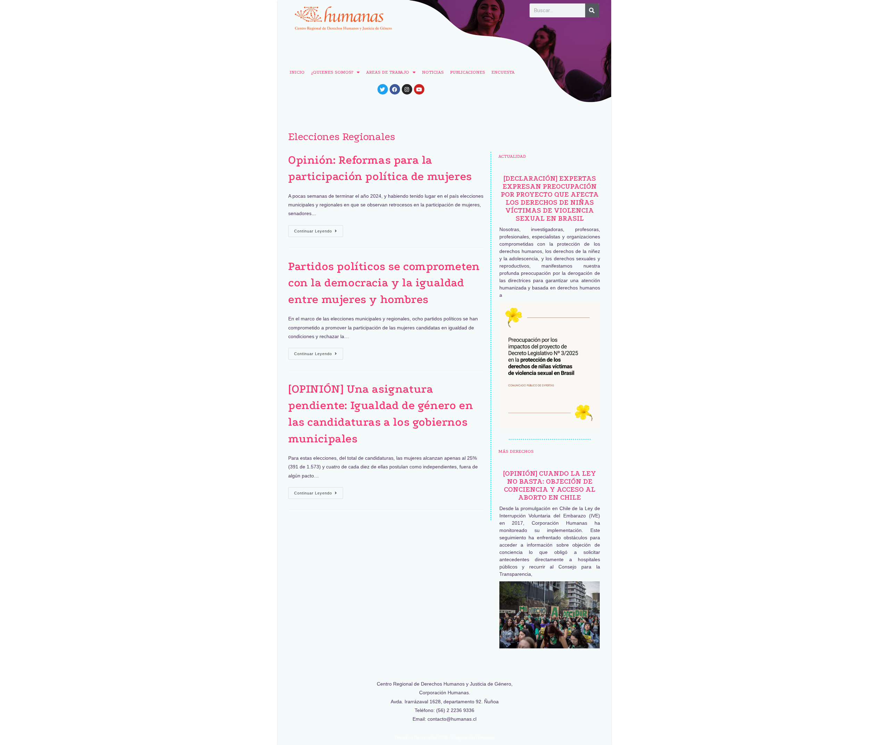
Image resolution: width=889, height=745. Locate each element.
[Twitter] (382, 89)
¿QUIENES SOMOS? (332, 72)
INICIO (297, 72)
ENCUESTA (503, 72)
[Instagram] (407, 89)
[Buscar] (592, 10)
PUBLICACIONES (467, 72)
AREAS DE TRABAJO (387, 72)
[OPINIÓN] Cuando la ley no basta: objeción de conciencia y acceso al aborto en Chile (549, 485)
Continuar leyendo (318, 229)
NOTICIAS (433, 72)
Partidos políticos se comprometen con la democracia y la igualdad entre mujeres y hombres (384, 283)
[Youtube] (419, 89)
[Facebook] (395, 89)
